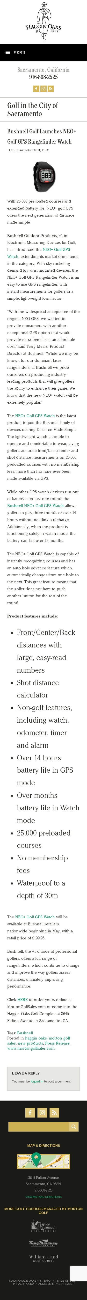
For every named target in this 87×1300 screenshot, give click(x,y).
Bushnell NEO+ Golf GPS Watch (35, 505)
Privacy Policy (24, 1283)
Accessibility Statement (56, 1283)
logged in (37, 1081)
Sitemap (45, 1280)
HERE (22, 999)
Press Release (57, 1043)
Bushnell (25, 1033)
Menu (19, 52)
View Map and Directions (44, 1196)
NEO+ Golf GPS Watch (35, 415)
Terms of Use (65, 1280)
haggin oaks (36, 1038)
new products (30, 1043)
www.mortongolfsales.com (31, 1048)
